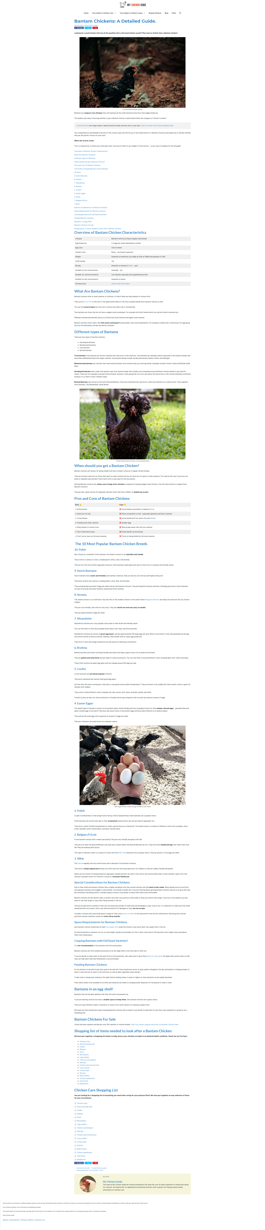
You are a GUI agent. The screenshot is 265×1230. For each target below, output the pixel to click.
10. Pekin (77, 172)
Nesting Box (84, 1054)
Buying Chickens (155, 13)
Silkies (130, 265)
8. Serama (77, 179)
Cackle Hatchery (82, 125)
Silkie (152, 509)
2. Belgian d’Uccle (80, 200)
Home (86, 13)
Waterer (83, 1049)
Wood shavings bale (87, 1044)
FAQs (174, 13)
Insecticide (84, 1081)
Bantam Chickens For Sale (84, 225)
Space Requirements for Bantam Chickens (90, 211)
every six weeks (128, 913)
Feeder (82, 1047)
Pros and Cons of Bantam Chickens (87, 165)
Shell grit (83, 1062)
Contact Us (40, 1220)
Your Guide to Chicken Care (102, 13)
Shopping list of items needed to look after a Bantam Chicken (97, 228)
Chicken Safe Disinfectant (89, 1065)
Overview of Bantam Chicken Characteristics (91, 151)
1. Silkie (77, 204)
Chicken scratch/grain (88, 1060)
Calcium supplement (87, 1078)
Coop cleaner (85, 1068)
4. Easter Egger (79, 193)
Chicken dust (84, 1070)
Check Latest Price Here (120, 283)
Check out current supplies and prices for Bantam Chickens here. (155, 1024)
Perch (82, 1052)
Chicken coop (85, 1041)
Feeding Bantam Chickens (84, 218)
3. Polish (77, 197)
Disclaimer (14, 1220)
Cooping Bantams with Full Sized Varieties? (90, 214)
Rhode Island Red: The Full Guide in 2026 (90, 1170)
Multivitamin (84, 1076)
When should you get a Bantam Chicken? (89, 162)
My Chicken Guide (112, 1181)
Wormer (83, 1073)
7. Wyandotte (79, 183)
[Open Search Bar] (180, 13)
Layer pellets (84, 1057)
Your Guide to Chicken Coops (131, 13)
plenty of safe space (154, 956)
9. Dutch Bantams (80, 176)
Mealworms (84, 1084)
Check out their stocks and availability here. (157, 125)
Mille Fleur (122, 853)
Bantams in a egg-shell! (83, 221)
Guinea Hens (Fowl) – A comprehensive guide (92, 1168)
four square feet (112, 927)
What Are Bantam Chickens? (85, 155)
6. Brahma (78, 186)
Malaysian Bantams (152, 599)
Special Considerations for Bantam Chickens (90, 207)
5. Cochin (77, 190)
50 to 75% (87, 302)
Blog (166, 13)
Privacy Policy (27, 1220)
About (5, 1220)
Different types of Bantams (84, 158)
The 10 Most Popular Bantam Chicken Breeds (91, 169)
